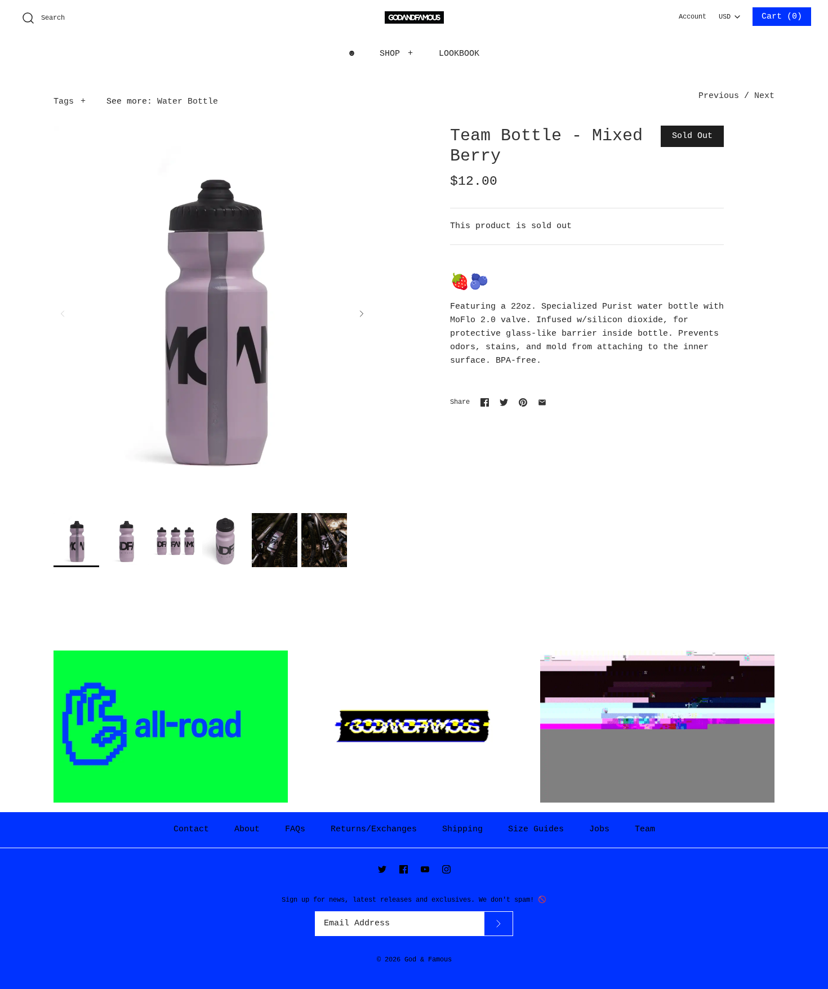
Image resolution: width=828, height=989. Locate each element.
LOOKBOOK (459, 54)
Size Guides (536, 829)
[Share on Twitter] (504, 402)
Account (692, 17)
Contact (191, 829)
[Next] (362, 314)
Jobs (599, 829)
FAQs (295, 829)
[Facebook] (403, 869)
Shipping (462, 829)
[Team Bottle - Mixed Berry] (76, 540)
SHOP (396, 54)
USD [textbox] (729, 14)
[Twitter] (382, 869)
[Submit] (498, 923)
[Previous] (63, 314)
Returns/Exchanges (374, 829)
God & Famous (428, 960)
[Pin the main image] (523, 402)
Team (645, 829)
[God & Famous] (414, 18)
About (247, 829)
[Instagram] (446, 869)
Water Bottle (187, 101)
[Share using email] (542, 402)
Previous (718, 96)
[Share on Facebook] (484, 402)
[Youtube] (425, 869)
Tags (70, 101)
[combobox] (729, 13)
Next (764, 96)
